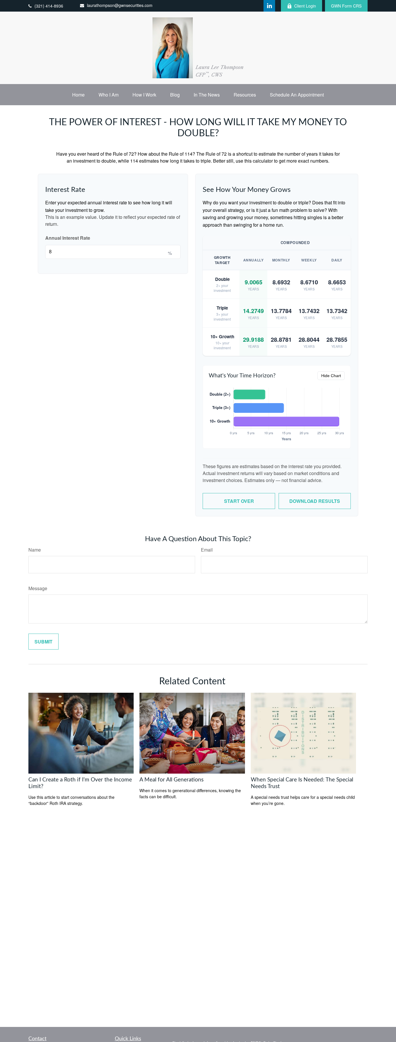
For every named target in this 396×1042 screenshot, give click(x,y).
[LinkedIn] (269, 6)
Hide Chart (331, 375)
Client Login (305, 6)
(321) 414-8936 (48, 6)
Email (207, 549)
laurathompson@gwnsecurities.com (119, 5)
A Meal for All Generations (171, 780)
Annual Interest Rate (67, 237)
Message (37, 588)
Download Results (314, 501)
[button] (78, 95)
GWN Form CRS (346, 6)
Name (34, 549)
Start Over (239, 501)
